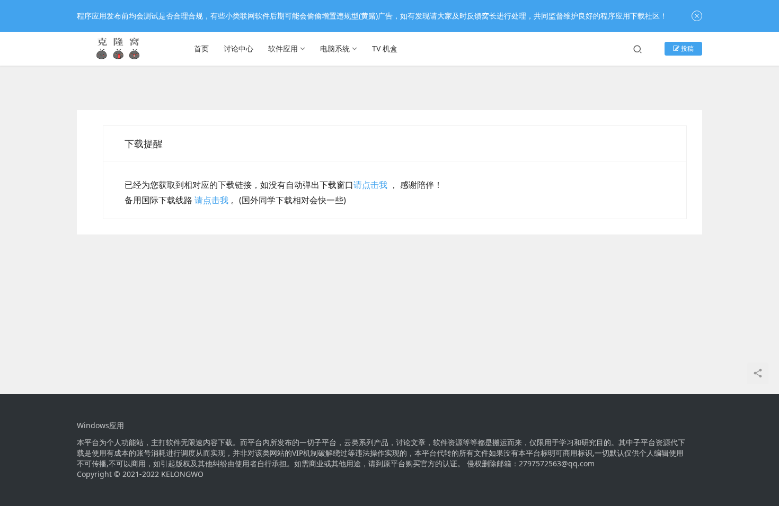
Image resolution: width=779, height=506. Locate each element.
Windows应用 (100, 425)
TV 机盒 (384, 48)
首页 (201, 48)
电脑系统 (335, 48)
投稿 (686, 48)
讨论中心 (238, 48)
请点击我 (370, 185)
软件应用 (283, 48)
